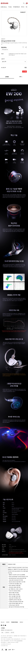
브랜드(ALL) (4, 7)
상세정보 (7, 76)
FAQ (2, 632)
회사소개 (2, 622)
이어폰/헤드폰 (16, 7)
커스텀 (9, 7)
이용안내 (21, 622)
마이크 (22, 7)
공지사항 (12, 632)
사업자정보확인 (19, 640)
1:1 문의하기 (7, 632)
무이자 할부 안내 (5, 49)
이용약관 (7, 622)
